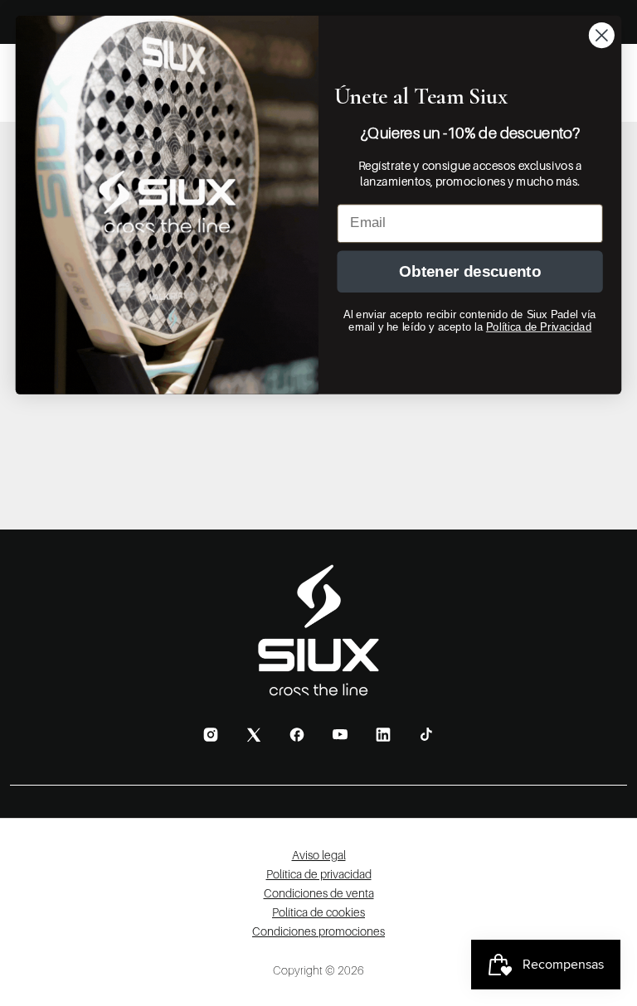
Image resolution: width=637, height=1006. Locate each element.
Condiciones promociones (318, 931)
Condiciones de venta (319, 893)
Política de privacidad (319, 874)
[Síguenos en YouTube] (340, 734)
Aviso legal (319, 855)
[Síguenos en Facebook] (297, 734)
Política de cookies (318, 912)
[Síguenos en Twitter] (254, 734)
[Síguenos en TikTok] (426, 734)
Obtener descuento (469, 271)
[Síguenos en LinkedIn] (383, 734)
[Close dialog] (601, 35)
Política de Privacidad (538, 327)
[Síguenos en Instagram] (210, 734)
